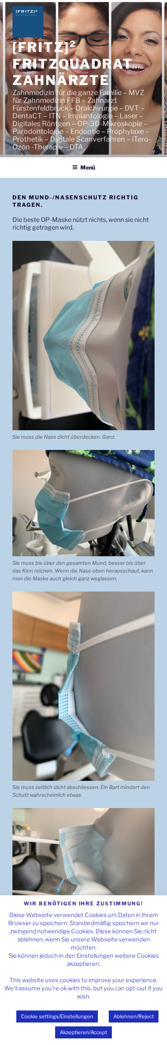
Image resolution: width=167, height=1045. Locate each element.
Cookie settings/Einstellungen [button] (57, 1016)
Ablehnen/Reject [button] (133, 1016)
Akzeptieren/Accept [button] (83, 1032)
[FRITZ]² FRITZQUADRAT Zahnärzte (72, 63)
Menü (87, 167)
